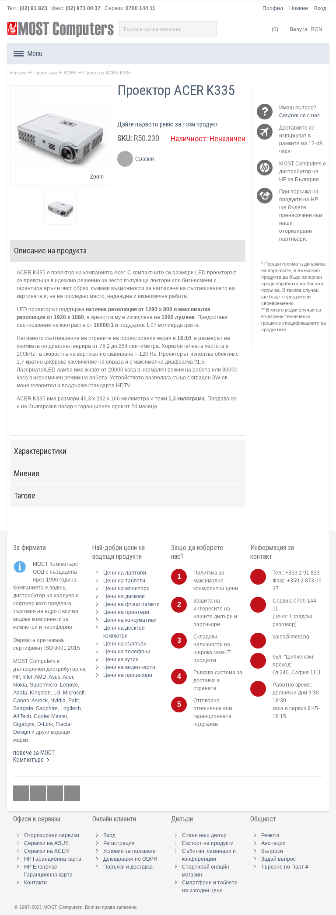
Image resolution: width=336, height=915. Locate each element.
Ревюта (270, 835)
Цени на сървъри (125, 644)
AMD (40, 677)
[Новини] (72, 794)
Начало (18, 72)
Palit (73, 701)
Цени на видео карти (129, 667)
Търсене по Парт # (284, 867)
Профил (272, 8)
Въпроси (272, 851)
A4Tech (22, 716)
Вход (320, 8)
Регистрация (119, 843)
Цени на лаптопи (124, 573)
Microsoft (73, 693)
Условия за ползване (129, 851)
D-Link (45, 724)
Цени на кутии (121, 659)
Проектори (45, 72)
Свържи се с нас (299, 115)
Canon (21, 701)
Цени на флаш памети (131, 604)
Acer (68, 677)
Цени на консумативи (130, 620)
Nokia (20, 685)
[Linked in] (55, 794)
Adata (20, 693)
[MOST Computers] (61, 30)
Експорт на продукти (208, 843)
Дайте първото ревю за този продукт (167, 124)
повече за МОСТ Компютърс (34, 756)
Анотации (273, 843)
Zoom (97, 177)
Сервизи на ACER (46, 851)
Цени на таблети (124, 581)
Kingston (40, 693)
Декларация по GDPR (130, 859)
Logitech (70, 708)
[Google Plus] (38, 794)
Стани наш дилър (204, 835)
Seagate (23, 708)
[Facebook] (21, 794)
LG (56, 693)
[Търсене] (209, 29)
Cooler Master (50, 716)
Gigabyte (24, 724)
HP (16, 677)
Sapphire (47, 708)
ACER (70, 72)
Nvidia (58, 701)
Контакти (35, 883)
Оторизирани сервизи (51, 835)
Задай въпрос (278, 859)
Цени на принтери (126, 612)
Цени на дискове (124, 596)
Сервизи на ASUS (46, 843)
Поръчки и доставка (128, 867)
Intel (27, 677)
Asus (54, 677)
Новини (298, 8)
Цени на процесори (127, 675)
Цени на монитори (126, 588)
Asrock (40, 701)
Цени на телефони (126, 652)
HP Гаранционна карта (52, 859)
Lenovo (69, 685)
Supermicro (43, 685)
